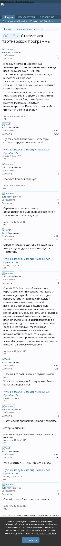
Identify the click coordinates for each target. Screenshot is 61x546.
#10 (5, 508)
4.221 (56, 130)
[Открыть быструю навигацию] (57, 29)
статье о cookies (46, 533)
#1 (4, 119)
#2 (4, 159)
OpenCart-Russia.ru (28, 21)
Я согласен (30, 540)
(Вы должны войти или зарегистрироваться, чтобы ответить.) (31, 517)
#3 (4, 188)
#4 (4, 224)
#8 (4, 442)
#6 (4, 354)
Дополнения (47, 16)
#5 (4, 268)
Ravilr (4, 127)
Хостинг (48, 21)
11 (58, 55)
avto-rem (6, 52)
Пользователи (26, 16)
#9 (4, 479)
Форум (8, 17)
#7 (4, 400)
